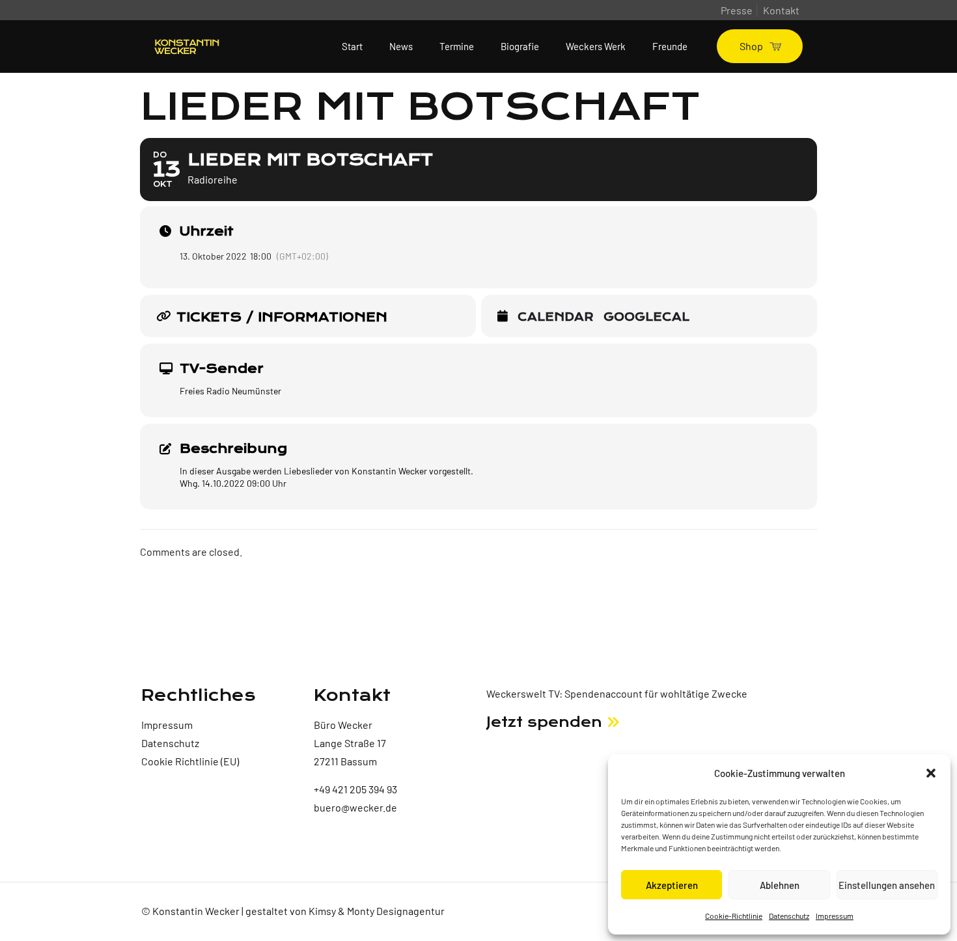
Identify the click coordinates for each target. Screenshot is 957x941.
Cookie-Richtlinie (733, 915)
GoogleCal (646, 317)
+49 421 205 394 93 (355, 789)
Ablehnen (779, 885)
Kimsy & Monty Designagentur (377, 911)
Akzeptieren (672, 885)
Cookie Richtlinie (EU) (190, 761)
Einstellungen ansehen (887, 885)
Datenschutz (789, 915)
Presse (737, 10)
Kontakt (781, 10)
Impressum (834, 915)
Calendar (556, 317)
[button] (930, 773)
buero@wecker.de (355, 807)
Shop (751, 46)
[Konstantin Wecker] (186, 46)
